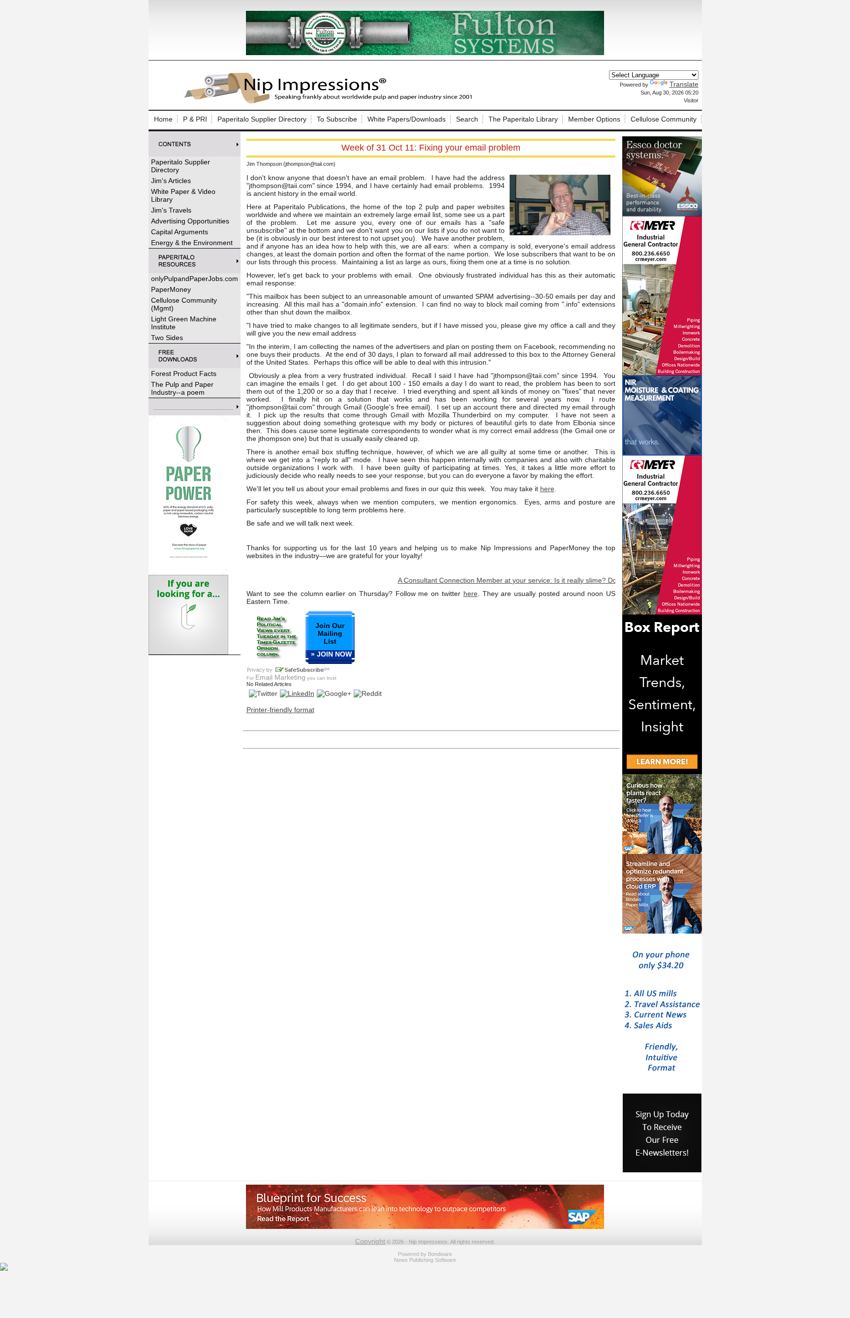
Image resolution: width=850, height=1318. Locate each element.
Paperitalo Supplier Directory (261, 119)
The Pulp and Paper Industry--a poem (182, 388)
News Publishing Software (425, 1260)
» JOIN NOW (331, 654)
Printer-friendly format (280, 710)
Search (467, 119)
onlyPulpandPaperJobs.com (194, 278)
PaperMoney (171, 289)
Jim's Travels (171, 210)
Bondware (440, 1254)
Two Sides (167, 338)
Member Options (594, 119)
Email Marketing (280, 677)
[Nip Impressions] (330, 102)
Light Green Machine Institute (183, 323)
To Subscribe (337, 119)
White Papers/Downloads (406, 119)
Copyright (370, 1241)
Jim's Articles (171, 181)
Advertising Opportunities (190, 221)
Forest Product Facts (183, 373)
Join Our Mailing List (329, 633)
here (547, 489)
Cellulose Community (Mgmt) (184, 304)
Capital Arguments (179, 232)
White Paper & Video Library (183, 195)
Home (163, 119)
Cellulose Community (664, 119)
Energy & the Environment (192, 243)
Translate (683, 84)
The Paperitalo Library (523, 119)
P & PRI (195, 119)
